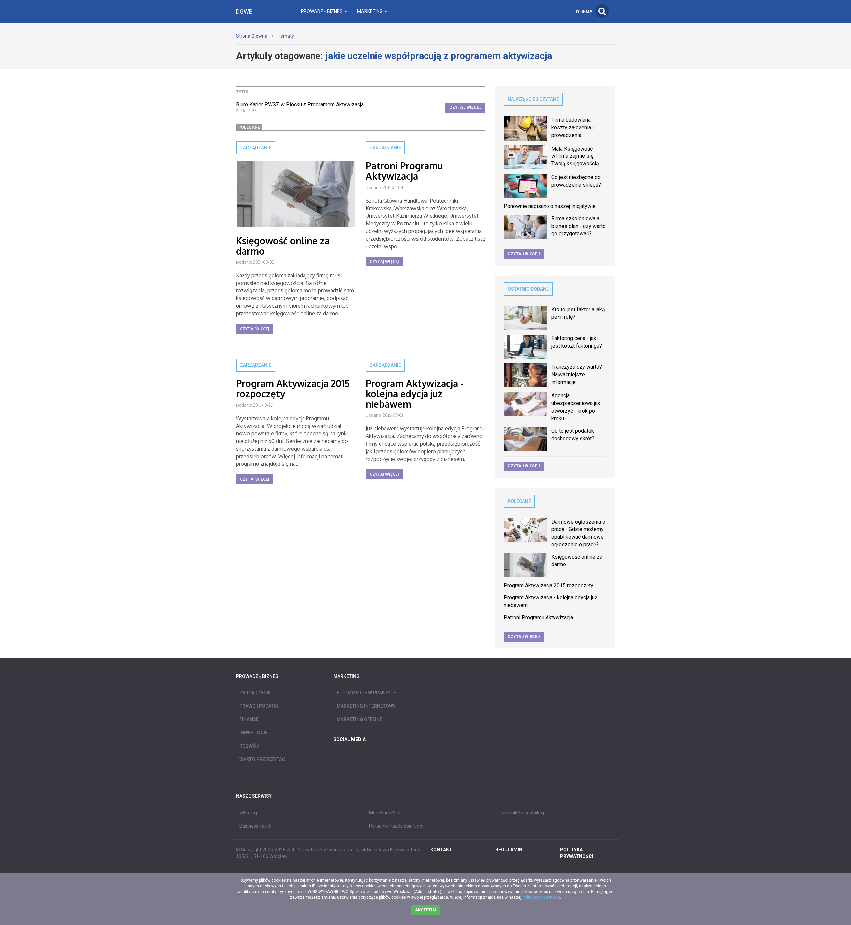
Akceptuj (425, 910)
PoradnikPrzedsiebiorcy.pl (396, 826)
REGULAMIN (508, 849)
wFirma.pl (249, 812)
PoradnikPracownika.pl (523, 812)
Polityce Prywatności (541, 897)
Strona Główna (251, 36)
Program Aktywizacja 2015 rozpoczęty (293, 388)
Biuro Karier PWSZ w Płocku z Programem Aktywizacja (300, 104)
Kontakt (441, 849)
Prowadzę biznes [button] (322, 11)
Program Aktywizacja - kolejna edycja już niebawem (414, 393)
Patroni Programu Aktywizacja (404, 171)
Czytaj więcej (465, 107)
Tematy (286, 36)
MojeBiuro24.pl (384, 812)
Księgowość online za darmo (283, 246)
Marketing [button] (370, 11)
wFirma (584, 11)
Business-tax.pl (255, 826)
